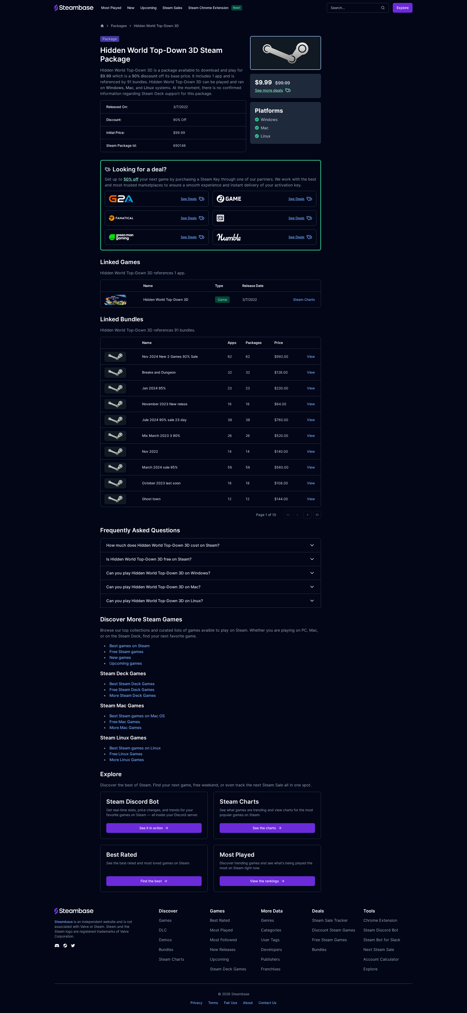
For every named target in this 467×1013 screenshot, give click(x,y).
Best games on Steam (129, 645)
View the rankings (264, 881)
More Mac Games (125, 727)
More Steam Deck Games (132, 695)
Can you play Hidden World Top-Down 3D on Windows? (158, 573)
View (311, 356)
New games (120, 657)
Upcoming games (125, 663)
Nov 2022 (150, 451)
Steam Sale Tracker (330, 920)
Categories (271, 930)
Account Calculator (381, 959)
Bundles (166, 949)
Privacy (196, 1003)
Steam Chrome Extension (208, 8)
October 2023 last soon (161, 483)
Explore (403, 8)
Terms (213, 1003)
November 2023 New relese (164, 404)
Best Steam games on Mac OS (137, 715)
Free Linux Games (126, 753)
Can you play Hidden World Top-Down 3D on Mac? (153, 586)
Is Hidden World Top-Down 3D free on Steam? (148, 559)
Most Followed (223, 939)
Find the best (151, 881)
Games (165, 920)
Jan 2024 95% (154, 388)
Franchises (270, 969)
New (131, 8)
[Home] (102, 26)
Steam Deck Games (228, 969)
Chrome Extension (380, 920)
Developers (271, 949)
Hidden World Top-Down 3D (156, 26)
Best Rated (220, 920)
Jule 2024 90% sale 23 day (164, 420)
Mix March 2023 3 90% (161, 435)
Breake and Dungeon (159, 372)
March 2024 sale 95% (160, 467)
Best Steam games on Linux (135, 748)
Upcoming (148, 8)
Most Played (111, 8)
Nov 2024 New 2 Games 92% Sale (170, 356)
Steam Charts (304, 299)
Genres (267, 920)
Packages (119, 26)
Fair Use (230, 1003)
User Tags (270, 939)
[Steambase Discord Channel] (56, 946)
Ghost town (151, 499)
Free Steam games (126, 651)
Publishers (270, 959)
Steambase (63, 922)
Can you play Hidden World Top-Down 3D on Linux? (154, 600)
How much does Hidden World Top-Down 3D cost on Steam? (162, 545)
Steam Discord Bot (380, 930)
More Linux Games (126, 759)
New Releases (222, 949)
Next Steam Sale (378, 949)
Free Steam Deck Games (131, 689)
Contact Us (268, 1003)
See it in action (151, 828)
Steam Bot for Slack (381, 939)
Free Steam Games (329, 939)
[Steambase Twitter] (73, 946)
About (248, 1003)
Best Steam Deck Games (132, 683)
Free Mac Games (124, 721)
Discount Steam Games (333, 930)
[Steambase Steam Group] (65, 946)
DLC (163, 930)
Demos (165, 939)
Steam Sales (172, 8)
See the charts (264, 828)
